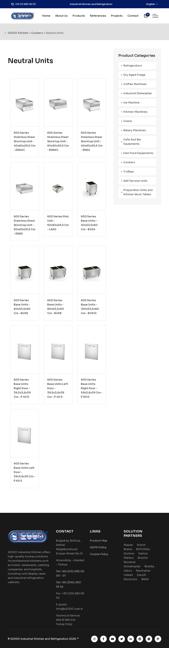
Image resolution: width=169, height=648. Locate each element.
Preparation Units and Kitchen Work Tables (137, 192)
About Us (61, 15)
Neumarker (143, 570)
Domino (129, 553)
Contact (132, 15)
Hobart (128, 575)
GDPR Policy (98, 547)
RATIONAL (143, 549)
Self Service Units (135, 181)
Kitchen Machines (135, 112)
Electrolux (130, 579)
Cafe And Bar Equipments (132, 142)
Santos (143, 553)
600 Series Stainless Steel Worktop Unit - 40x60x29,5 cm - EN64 (91, 141)
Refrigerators (132, 65)
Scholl (141, 545)
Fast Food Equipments (138, 153)
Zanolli (141, 575)
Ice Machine (131, 102)
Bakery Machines (134, 130)
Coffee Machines (135, 84)
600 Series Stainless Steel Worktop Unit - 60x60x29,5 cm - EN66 (24, 225)
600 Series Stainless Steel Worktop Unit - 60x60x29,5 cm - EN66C (58, 141)
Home (46, 15)
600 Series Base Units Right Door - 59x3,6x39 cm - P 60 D (91, 388)
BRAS (145, 579)
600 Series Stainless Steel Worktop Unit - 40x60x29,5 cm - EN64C (24, 141)
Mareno (129, 558)
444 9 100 (63, 620)
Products (78, 15)
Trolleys (128, 171)
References (98, 15)
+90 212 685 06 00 (25, 4)
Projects (117, 15)
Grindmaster (132, 566)
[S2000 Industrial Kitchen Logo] (23, 15)
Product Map (98, 540)
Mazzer (128, 545)
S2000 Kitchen (18, 33)
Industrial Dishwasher (137, 93)
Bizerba (149, 566)
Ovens (127, 121)
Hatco (128, 570)
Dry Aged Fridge (134, 75)
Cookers (37, 33)
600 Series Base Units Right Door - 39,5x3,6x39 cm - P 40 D (22, 388)
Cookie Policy (99, 554)
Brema (128, 549)
